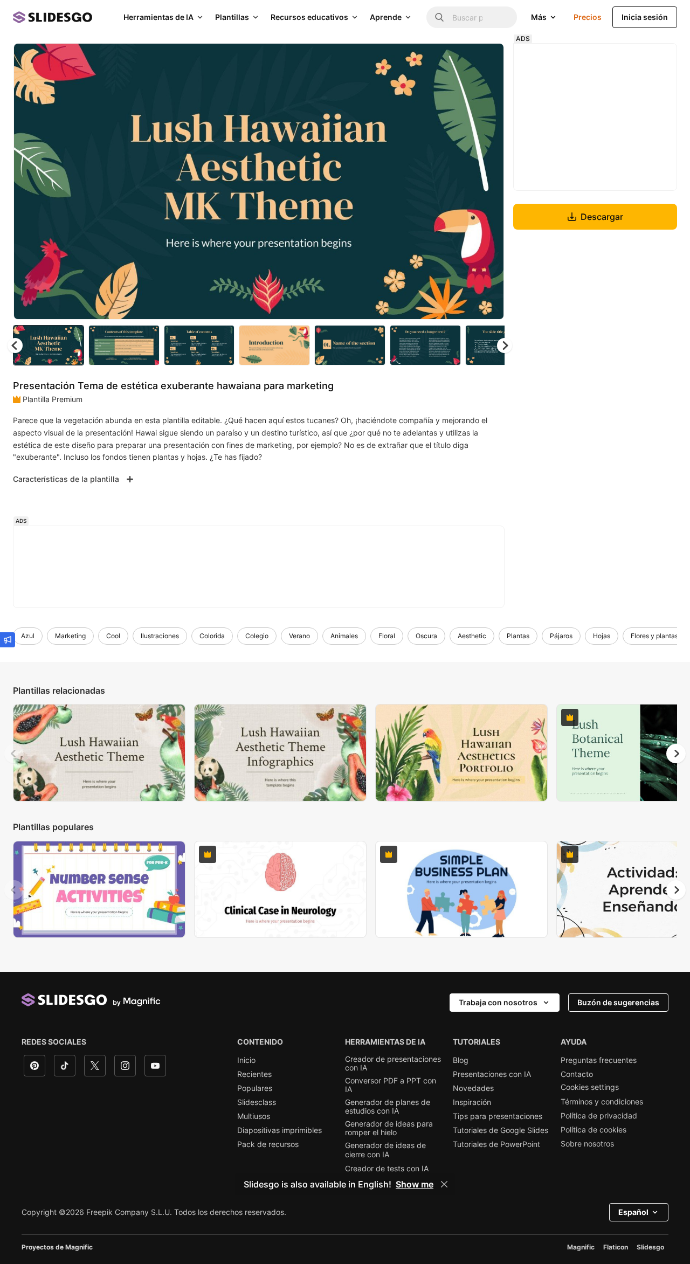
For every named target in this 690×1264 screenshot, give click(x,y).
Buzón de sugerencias (618, 1002)
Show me (414, 1184)
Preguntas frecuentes (599, 1060)
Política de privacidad (599, 1115)
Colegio (256, 636)
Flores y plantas (654, 636)
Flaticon (615, 1247)
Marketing (70, 636)
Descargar (602, 216)
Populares (254, 1088)
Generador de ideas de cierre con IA (385, 1149)
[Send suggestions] (7, 639)
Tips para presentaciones (497, 1116)
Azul (27, 636)
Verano (299, 636)
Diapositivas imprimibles (279, 1130)
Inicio (246, 1060)
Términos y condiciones (602, 1101)
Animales (344, 636)
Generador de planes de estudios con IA (387, 1106)
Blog (460, 1060)
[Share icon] (485, 60)
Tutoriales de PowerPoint (496, 1144)
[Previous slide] (14, 753)
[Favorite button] (457, 60)
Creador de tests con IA (387, 1168)
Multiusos (253, 1116)
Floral (386, 636)
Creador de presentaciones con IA (393, 1063)
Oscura (426, 636)
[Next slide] (488, 181)
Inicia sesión (645, 17)
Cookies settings (590, 1087)
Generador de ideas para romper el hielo (389, 1128)
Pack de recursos (268, 1144)
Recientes (254, 1074)
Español (633, 1212)
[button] (504, 345)
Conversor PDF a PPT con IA (390, 1085)
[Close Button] (444, 1184)
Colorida (212, 636)
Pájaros (561, 636)
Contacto (577, 1074)
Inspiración (472, 1102)
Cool (113, 636)
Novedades (473, 1088)
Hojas (601, 636)
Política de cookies (593, 1129)
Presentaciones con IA (492, 1074)
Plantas (518, 636)
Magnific (581, 1247)
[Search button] (439, 17)
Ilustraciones (160, 636)
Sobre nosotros (587, 1143)
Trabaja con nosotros (498, 1002)
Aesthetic (472, 636)
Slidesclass (256, 1102)
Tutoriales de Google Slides (500, 1130)
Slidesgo (650, 1247)
